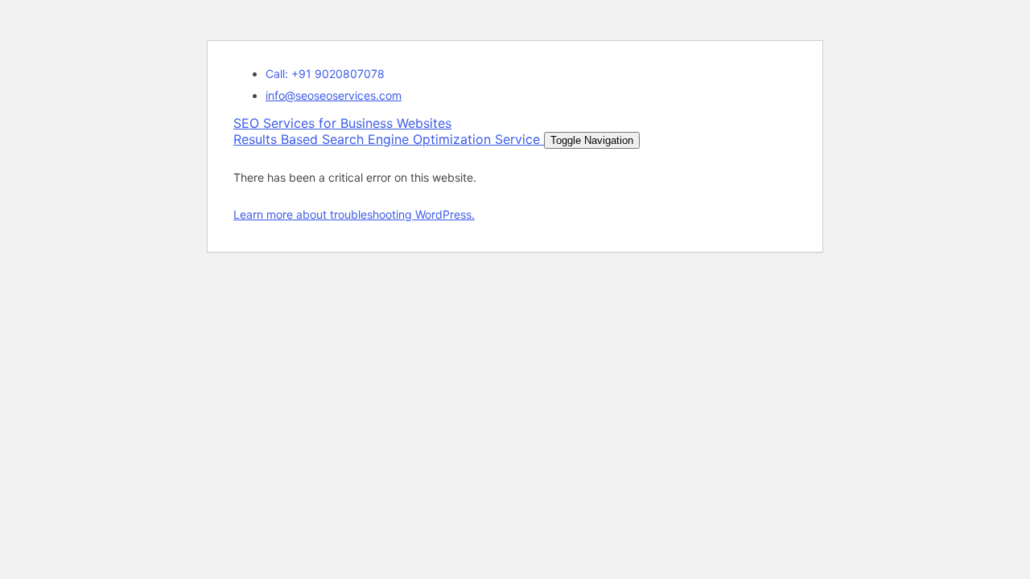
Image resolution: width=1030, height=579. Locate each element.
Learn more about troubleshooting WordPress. (354, 214)
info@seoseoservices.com (334, 95)
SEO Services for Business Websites (386, 131)
